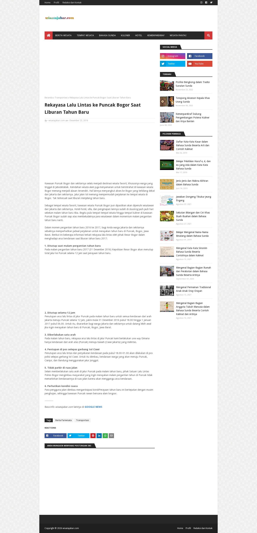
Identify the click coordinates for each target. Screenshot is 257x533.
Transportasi (61, 97)
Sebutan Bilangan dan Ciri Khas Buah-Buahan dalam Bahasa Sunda (193, 216)
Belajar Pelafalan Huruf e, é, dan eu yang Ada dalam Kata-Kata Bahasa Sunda (193, 165)
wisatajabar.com (57, 120)
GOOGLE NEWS (93, 406)
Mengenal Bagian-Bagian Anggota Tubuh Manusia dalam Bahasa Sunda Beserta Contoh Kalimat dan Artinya (193, 309)
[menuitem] (49, 35)
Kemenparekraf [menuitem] (156, 35)
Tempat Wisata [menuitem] (85, 35)
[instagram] (201, 2)
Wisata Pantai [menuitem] (178, 35)
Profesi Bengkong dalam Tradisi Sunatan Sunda (193, 84)
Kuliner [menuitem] (125, 35)
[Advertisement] (100, 69)
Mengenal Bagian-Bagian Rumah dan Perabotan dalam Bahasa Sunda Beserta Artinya (193, 271)
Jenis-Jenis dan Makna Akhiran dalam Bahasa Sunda (192, 182)
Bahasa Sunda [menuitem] (107, 35)
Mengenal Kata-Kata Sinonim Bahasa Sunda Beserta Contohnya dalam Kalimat (191, 252)
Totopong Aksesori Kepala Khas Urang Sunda (193, 100)
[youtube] (199, 64)
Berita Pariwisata (63, 420)
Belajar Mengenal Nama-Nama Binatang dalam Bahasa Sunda (192, 234)
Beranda (49, 97)
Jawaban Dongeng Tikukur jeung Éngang (193, 198)
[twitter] (210, 2)
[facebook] (206, 2)
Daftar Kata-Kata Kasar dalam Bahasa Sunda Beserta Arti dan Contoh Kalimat (192, 145)
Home (47, 2)
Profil (56, 2)
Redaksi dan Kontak (72, 2)
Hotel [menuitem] (138, 35)
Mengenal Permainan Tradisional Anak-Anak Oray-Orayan (193, 289)
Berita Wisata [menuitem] (63, 35)
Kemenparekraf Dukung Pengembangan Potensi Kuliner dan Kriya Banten (192, 118)
